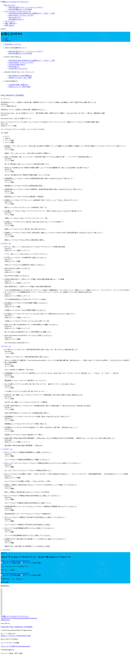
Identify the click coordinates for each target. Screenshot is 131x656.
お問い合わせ (9, 25)
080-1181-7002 (7, 618)
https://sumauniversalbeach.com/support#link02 (15, 573)
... (8, 243)
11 (11, 449)
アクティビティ (10, 21)
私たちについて (10, 5)
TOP (6, 39)
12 (10, 346)
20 (10, 243)
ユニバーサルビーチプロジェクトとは (18, 11)
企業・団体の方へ (11, 23)
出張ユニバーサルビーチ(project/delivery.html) (16, 635)
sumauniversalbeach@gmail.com (25, 618)
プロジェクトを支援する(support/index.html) (15, 561)
